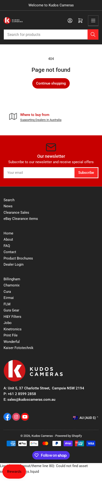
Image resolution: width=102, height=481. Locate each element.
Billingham (12, 279)
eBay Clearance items (21, 219)
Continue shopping (51, 83)
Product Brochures (18, 258)
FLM (7, 304)
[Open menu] (93, 20)
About (8, 239)
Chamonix (11, 285)
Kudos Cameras (42, 436)
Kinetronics (13, 329)
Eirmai (9, 298)
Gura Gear (11, 310)
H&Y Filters (12, 317)
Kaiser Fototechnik (18, 348)
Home (8, 233)
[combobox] (51, 34)
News (8, 206)
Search (9, 200)
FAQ (7, 246)
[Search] (93, 34)
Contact (10, 252)
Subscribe (86, 172)
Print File (11, 335)
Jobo (8, 323)
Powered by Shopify (68, 436)
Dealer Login (13, 264)
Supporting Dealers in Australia (40, 120)
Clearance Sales (16, 212)
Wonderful (12, 342)
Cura (7, 291)
